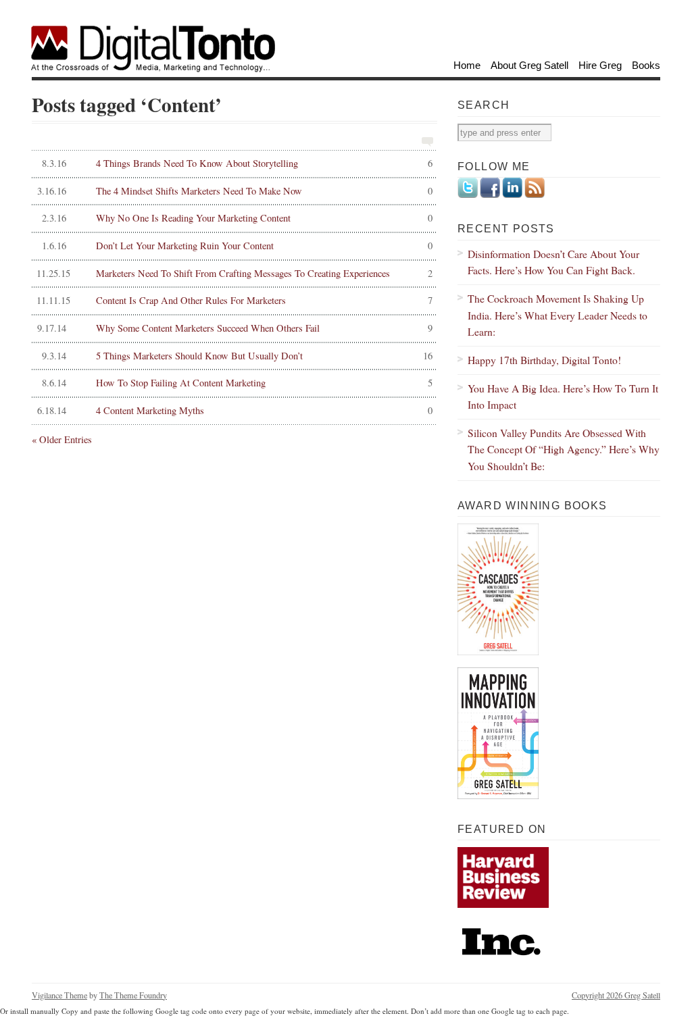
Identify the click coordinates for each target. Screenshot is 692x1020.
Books (646, 65)
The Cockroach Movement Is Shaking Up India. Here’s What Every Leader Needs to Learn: (557, 314)
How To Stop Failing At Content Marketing (237, 382)
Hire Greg (600, 65)
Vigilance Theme (59, 995)
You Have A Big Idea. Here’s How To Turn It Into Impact (563, 396)
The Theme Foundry (133, 995)
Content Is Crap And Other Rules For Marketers (234, 300)
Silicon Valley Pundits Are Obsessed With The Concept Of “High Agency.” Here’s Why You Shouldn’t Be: (564, 449)
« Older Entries (62, 439)
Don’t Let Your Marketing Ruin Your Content (237, 245)
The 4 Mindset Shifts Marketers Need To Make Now (234, 190)
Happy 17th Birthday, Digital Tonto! (544, 360)
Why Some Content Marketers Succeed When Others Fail (234, 328)
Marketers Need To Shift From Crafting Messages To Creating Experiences (234, 273)
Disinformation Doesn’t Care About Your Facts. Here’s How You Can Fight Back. (553, 262)
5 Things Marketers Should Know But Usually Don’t (237, 355)
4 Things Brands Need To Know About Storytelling (237, 163)
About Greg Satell (529, 65)
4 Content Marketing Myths (234, 410)
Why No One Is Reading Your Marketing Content (237, 217)
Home (466, 65)
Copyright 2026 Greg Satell (616, 995)
